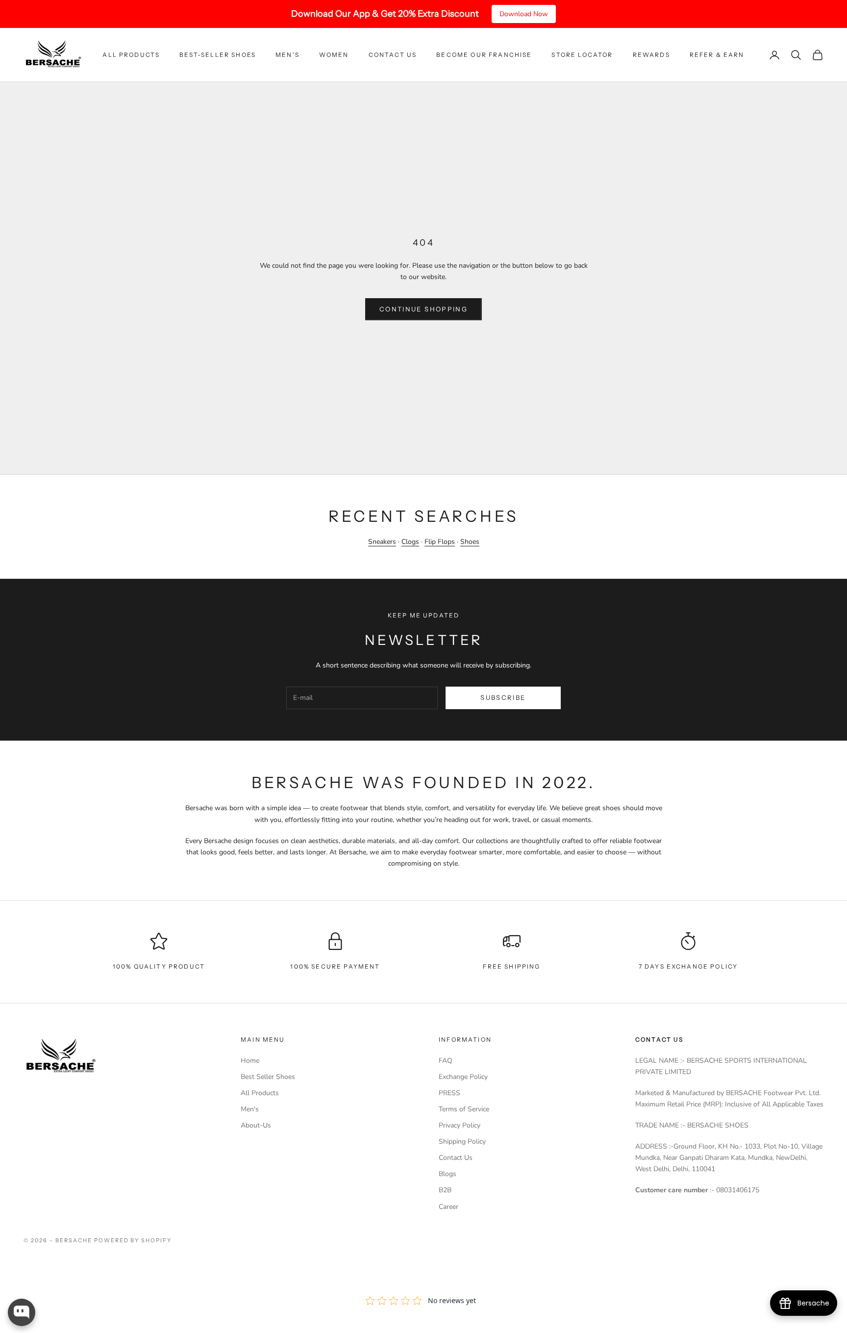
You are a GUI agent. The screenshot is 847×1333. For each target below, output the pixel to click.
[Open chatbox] (21, 1312)
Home (250, 1060)
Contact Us (393, 54)
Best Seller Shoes (268, 1076)
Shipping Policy (462, 1141)
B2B (445, 1190)
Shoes (469, 541)
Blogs (447, 1174)
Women (334, 54)
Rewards (651, 54)
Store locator (582, 54)
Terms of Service (464, 1109)
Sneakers (382, 541)
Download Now (523, 14)
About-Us (256, 1125)
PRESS (449, 1093)
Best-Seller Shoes (217, 54)
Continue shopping (423, 309)
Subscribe (502, 697)
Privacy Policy (459, 1125)
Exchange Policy (463, 1076)
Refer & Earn (717, 54)
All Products (131, 54)
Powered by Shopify (133, 1240)
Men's (287, 54)
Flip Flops (439, 541)
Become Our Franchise (484, 54)
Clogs (410, 541)
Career (448, 1206)
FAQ (445, 1060)
